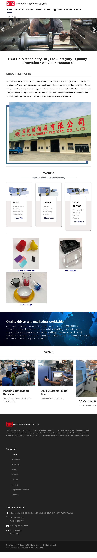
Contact (77, 10)
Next (93, 29)
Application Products (62, 10)
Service (47, 10)
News (38, 10)
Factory (15, 485)
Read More (19, 218)
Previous (3, 29)
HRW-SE (47, 202)
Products (30, 10)
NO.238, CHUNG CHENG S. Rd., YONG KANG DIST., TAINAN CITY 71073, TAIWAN (41, 513)
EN (8, 17)
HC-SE (16, 202)
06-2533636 (19, 518)
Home (9, 10)
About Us (19, 10)
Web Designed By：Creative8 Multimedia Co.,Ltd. (24, 547)
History (15, 480)
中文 (14, 17)
